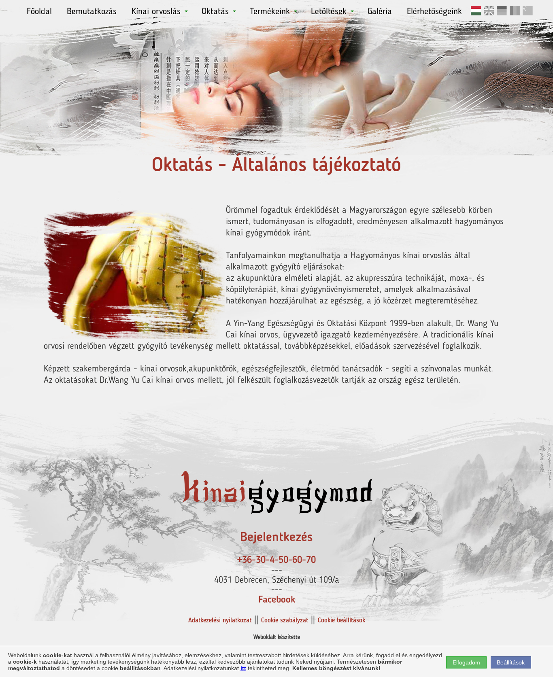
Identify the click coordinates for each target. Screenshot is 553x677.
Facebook (276, 600)
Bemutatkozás (92, 12)
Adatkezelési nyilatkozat (219, 621)
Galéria (380, 12)
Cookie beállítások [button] (341, 621)
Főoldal (39, 12)
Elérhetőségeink (434, 12)
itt (243, 668)
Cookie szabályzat (284, 621)
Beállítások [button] (511, 662)
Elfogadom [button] (466, 662)
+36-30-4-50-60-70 (276, 560)
